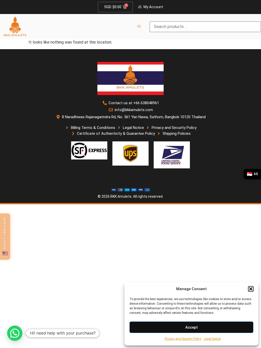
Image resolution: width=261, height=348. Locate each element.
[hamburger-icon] (139, 27)
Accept (191, 327)
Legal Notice (212, 339)
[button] (250, 288)
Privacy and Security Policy (183, 339)
